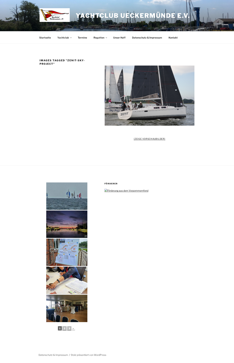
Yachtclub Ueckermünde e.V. (133, 15)
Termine (82, 37)
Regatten (99, 37)
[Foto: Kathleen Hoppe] (150, 96)
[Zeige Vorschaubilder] (149, 138)
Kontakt (173, 37)
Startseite (45, 37)
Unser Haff (119, 37)
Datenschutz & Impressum (147, 37)
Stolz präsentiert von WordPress (88, 354)
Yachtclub (63, 37)
